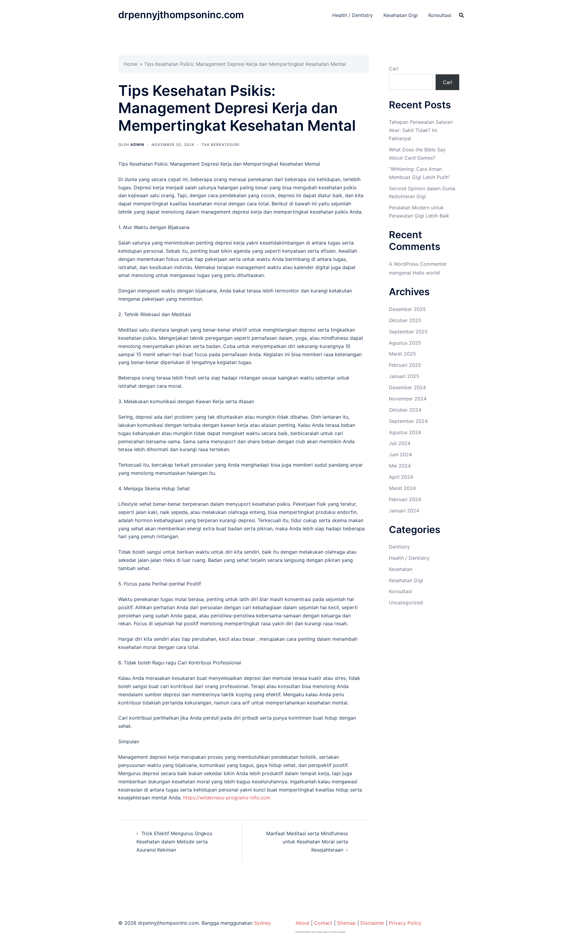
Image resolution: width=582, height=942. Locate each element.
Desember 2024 (407, 387)
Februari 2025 (405, 365)
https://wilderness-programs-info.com (226, 798)
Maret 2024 (402, 488)
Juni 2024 (400, 454)
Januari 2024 (404, 511)
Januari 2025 (404, 376)
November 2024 (407, 399)
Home (130, 64)
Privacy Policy (405, 923)
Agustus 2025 (405, 343)
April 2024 (401, 477)
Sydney (262, 923)
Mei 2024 (400, 466)
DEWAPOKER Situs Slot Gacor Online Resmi (321, 932)
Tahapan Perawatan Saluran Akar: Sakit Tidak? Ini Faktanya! (421, 130)
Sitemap (346, 923)
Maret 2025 (402, 354)
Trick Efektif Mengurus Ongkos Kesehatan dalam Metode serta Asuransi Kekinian (174, 841)
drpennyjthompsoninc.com (181, 15)
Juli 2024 (399, 443)
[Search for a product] (461, 15)
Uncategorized (406, 602)
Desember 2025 (407, 309)
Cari (393, 69)
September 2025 (408, 332)
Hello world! (426, 273)
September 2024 (408, 421)
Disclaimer (372, 923)
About (302, 923)
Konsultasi (439, 15)
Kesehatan (400, 569)
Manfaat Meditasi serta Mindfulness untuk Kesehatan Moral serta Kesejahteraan (307, 841)
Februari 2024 (405, 499)
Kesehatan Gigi (400, 15)
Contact (323, 923)
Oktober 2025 (405, 320)
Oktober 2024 (405, 410)
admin (137, 144)
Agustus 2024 (405, 432)
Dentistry (399, 547)
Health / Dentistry (352, 15)
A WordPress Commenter (418, 264)
